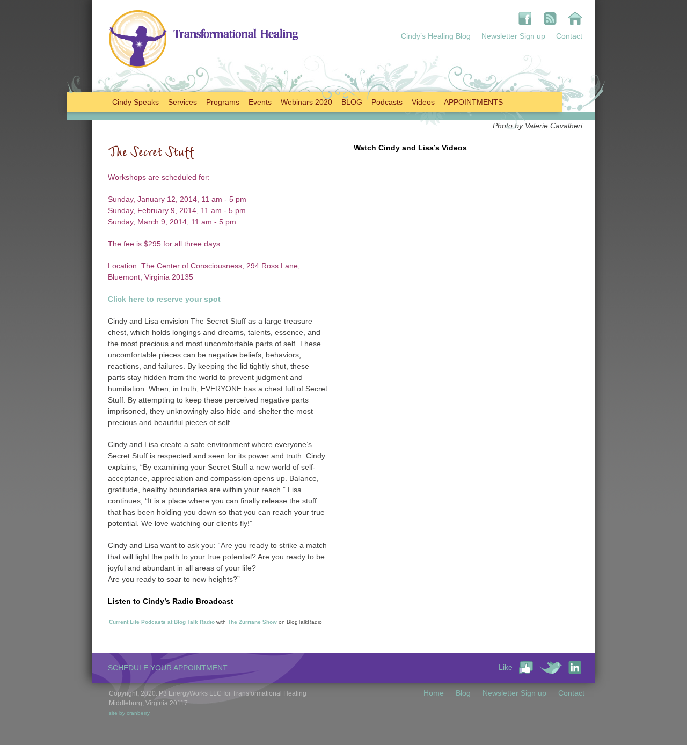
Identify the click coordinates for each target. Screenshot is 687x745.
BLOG (351, 102)
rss (550, 18)
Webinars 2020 (306, 102)
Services (182, 102)
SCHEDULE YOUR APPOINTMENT (168, 667)
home (575, 18)
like (526, 667)
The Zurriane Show (252, 622)
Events (260, 102)
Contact (569, 36)
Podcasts (387, 102)
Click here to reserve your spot (164, 299)
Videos (423, 102)
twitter (550, 667)
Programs (222, 102)
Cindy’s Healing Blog (436, 36)
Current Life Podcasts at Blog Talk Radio (162, 622)
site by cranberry (129, 713)
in (574, 667)
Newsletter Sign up (513, 36)
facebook (525, 18)
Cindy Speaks (135, 102)
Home (433, 693)
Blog (463, 693)
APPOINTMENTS (473, 102)
